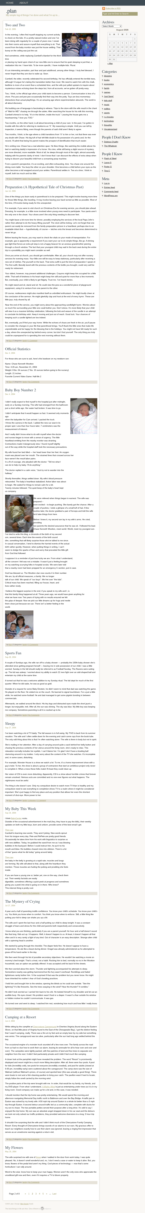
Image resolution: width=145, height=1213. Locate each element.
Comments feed (111, 191)
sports (107, 113)
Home (10, 2)
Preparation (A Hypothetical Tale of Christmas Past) (44, 186)
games (107, 92)
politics (107, 109)
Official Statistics (17, 348)
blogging (108, 76)
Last (54, 1194)
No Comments (33, 179)
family (25, 179)
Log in (107, 183)
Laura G (107, 162)
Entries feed (109, 187)
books (106, 80)
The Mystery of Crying (22, 901)
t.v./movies (32, 801)
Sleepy (10, 723)
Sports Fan (13, 652)
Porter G (108, 166)
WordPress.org (111, 195)
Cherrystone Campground (44, 1026)
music (106, 104)
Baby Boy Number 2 (20, 389)
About (23, 2)
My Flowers (14, 1147)
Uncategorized (110, 129)
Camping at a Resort (20, 1016)
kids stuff (108, 100)
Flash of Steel (110, 158)
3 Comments (33, 645)
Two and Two (15, 24)
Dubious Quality (111, 142)
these (38, 1157)
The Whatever (110, 146)
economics (109, 84)
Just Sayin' (109, 96)
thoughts (108, 125)
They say (9, 830)
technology (109, 121)
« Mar (110, 63)
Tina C (107, 171)
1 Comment (32, 341)
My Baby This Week (20, 808)
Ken (10, 179)
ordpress (46, 1209)
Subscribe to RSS (113, 8)
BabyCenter (16, 818)
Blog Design (24, 1204)
